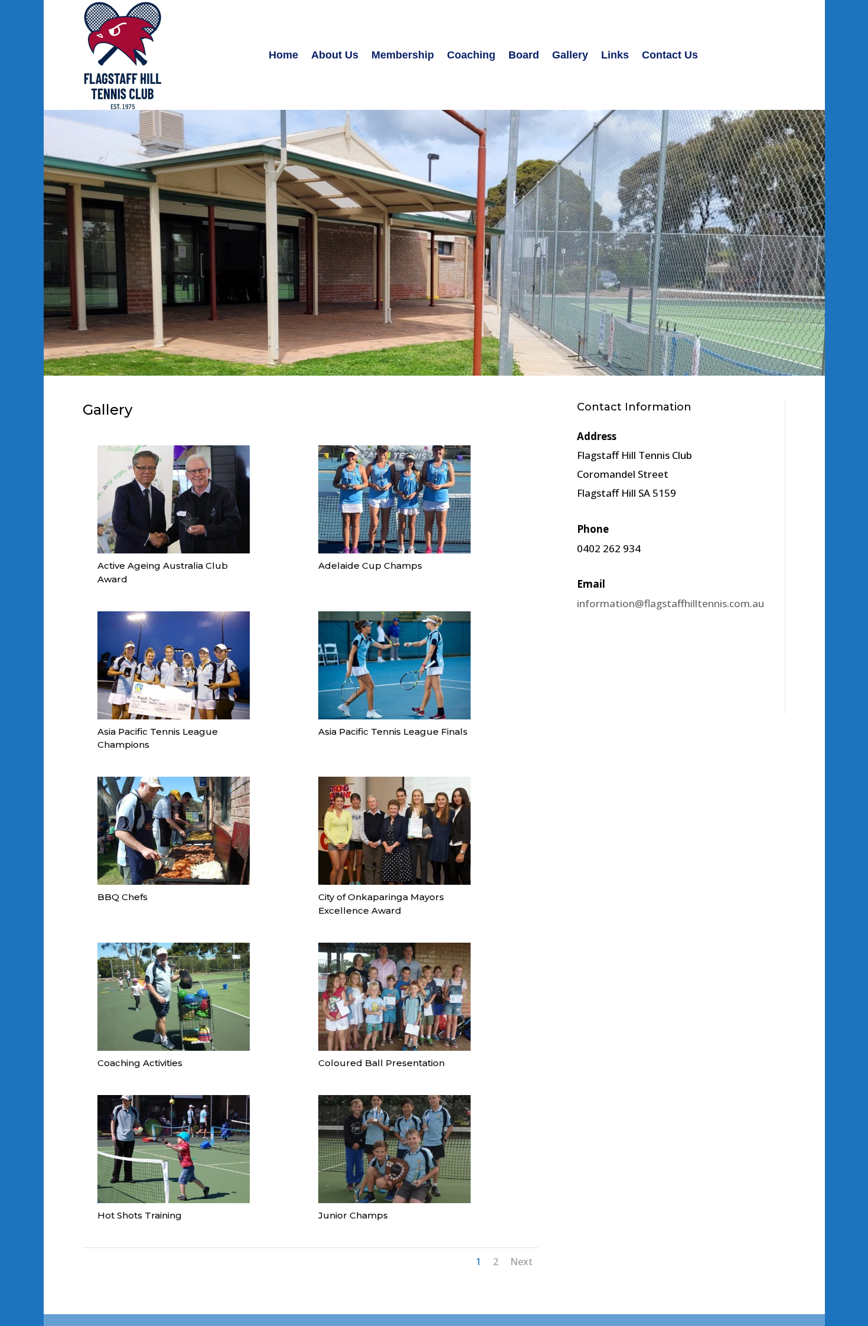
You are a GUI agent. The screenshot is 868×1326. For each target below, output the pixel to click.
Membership (402, 55)
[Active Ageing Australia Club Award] (173, 549)
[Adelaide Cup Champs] (394, 549)
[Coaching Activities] (173, 1047)
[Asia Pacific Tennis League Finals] (394, 715)
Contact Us (670, 55)
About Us (334, 55)
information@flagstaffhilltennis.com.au (670, 603)
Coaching (471, 55)
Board (523, 55)
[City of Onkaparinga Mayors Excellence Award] (394, 881)
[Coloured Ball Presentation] (394, 1047)
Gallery (570, 55)
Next (521, 1261)
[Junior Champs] (394, 1199)
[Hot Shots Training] (173, 1199)
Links (615, 55)
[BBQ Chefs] (173, 881)
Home (283, 55)
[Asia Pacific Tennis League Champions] (173, 715)
